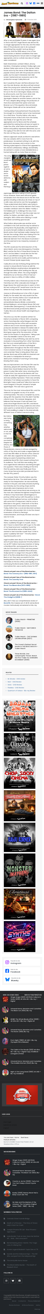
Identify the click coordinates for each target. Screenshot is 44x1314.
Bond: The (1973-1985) (17, 585)
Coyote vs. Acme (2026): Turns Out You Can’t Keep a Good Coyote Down (25, 1183)
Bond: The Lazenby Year (13, 579)
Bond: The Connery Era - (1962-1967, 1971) (20, 574)
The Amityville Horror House (17, 1260)
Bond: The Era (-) (22, 596)
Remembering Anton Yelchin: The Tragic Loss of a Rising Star (22, 1244)
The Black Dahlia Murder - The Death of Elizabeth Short (21, 1266)
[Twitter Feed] (27, 4)
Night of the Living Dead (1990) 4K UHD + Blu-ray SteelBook (26, 1073)
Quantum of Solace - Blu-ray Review (21, 691)
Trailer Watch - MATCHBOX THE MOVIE (25, 629)
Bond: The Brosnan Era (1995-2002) (18, 591)
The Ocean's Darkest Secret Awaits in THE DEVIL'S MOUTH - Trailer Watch (26, 646)
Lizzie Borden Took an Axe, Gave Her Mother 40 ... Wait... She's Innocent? (23, 1237)
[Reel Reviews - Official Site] (10, 3)
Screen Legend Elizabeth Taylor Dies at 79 (22, 1249)
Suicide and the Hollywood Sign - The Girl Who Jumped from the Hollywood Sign (22, 1255)
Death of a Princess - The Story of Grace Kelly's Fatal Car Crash (22, 1224)
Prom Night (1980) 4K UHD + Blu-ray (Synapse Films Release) (24, 1041)
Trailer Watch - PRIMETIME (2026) (25, 620)
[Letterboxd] (38, 4)
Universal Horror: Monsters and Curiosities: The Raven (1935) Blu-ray (26, 1031)
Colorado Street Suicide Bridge (18, 1219)
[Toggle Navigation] (3, 8)
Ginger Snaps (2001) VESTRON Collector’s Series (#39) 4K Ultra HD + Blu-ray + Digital (25, 1162)
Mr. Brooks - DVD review (16, 679)
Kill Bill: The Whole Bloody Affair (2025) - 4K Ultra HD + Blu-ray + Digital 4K (25, 1020)
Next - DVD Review (14, 682)
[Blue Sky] (30, 4)
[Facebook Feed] (34, 4)
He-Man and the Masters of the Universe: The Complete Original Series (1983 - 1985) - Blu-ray (24, 1204)
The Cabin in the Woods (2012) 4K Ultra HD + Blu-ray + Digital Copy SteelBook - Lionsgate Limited (25, 1052)
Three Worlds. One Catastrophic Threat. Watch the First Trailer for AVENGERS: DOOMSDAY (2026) (26, 657)
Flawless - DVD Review (16, 688)
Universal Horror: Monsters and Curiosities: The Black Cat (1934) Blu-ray (26, 1010)
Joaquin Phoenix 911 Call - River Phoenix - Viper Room (22, 1231)
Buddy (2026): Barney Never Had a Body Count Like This (25, 1194)
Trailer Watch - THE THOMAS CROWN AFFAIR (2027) (26, 638)
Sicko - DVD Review (15, 685)
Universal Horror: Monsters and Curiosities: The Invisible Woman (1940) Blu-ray (26, 1062)
